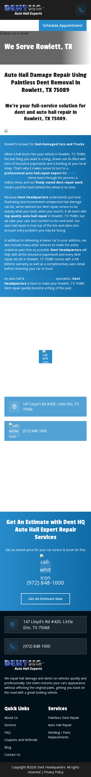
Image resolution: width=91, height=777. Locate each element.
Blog (7, 747)
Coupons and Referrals (21, 740)
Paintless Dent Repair (63, 718)
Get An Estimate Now (45, 599)
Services (10, 725)
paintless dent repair (40, 278)
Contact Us (12, 754)
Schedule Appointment (63, 25)
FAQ (7, 732)
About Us (11, 718)
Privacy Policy (53, 772)
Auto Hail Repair (60, 725)
